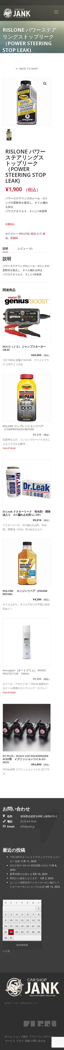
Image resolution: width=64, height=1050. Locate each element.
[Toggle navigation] (56, 11)
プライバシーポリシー (41, 1036)
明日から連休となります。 (25, 878)
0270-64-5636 (28, 821)
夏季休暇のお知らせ (21, 874)
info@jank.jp (27, 826)
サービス (10, 1040)
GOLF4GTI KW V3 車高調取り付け (29, 865)
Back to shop (28, 68)
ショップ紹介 (20, 1036)
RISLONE (24, 233)
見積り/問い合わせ (35, 1040)
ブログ (20, 1040)
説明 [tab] (5, 248)
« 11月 (6, 951)
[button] (45, 83)
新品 (33, 233)
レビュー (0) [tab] (25, 248)
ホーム (8, 1036)
